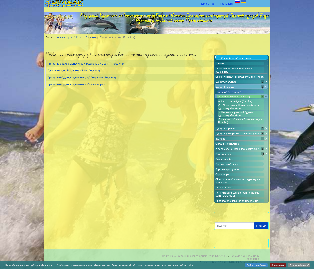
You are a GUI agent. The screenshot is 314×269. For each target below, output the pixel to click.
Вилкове (220, 138)
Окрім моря (222, 174)
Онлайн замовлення (227, 143)
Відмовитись (277, 265)
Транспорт (226, 3)
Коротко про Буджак (227, 169)
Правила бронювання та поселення (236, 200)
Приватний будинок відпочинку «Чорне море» (76, 84)
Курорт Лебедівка (225, 81)
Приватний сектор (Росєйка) (233, 96)
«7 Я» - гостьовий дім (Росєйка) (235, 101)
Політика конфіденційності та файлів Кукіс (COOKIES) (195, 255)
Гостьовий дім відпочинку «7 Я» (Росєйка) (73, 70)
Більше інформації (299, 265)
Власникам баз (224, 159)
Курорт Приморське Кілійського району (238, 133)
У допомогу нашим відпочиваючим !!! (237, 148)
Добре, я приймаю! (256, 265)
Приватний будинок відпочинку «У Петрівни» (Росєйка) (81, 77)
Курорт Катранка (225, 128)
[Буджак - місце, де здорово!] (60, 16)
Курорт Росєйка (224, 86)
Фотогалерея (223, 153)
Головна (220, 63)
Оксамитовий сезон (227, 164)
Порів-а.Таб (207, 3)
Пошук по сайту (224, 187)
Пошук (261, 226)
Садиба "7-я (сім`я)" (229, 92)
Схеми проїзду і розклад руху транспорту (239, 76)
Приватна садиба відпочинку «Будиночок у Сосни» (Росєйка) (85, 63)
